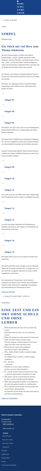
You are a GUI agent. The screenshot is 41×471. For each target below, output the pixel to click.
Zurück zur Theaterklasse (9, 398)
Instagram (5, 447)
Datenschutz (5, 458)
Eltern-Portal (6, 436)
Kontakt (4, 450)
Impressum (5, 454)
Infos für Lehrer (7, 443)
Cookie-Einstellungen (8, 465)
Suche (3, 461)
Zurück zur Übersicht (8, 292)
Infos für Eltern (7, 440)
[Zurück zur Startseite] (20, 7)
